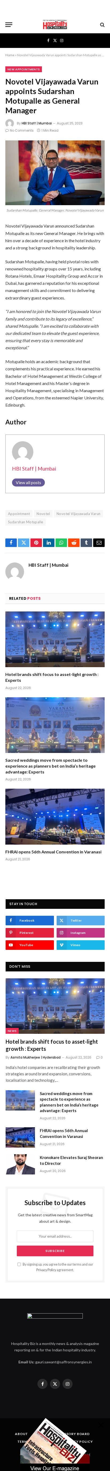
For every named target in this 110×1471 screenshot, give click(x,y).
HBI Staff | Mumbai (37, 123)
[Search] (102, 25)
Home (9, 55)
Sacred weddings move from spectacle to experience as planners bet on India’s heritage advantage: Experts (50, 765)
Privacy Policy (46, 1270)
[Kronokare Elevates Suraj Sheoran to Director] (20, 1164)
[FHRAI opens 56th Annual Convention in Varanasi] (55, 816)
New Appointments (23, 69)
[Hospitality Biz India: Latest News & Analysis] (55, 25)
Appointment (19, 514)
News (12, 1031)
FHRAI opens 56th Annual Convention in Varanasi (53, 851)
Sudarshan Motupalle (25, 522)
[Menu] (8, 25)
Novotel (43, 514)
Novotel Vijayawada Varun (78, 514)
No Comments (22, 130)
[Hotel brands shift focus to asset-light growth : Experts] (55, 639)
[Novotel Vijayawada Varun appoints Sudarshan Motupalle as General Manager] (55, 172)
